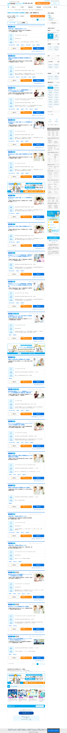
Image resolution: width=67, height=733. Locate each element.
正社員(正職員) (50, 76)
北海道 (29, 9)
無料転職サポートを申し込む (42, 3)
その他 (56, 78)
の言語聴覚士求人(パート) (20, 256)
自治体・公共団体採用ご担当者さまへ (20, 729)
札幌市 (32, 9)
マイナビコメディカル (10, 9)
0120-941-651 (28, 3)
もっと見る (52, 53)
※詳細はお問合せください (17, 28)
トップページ (8, 7)
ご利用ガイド (13, 7)
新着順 (23, 22)
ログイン (55, 3)
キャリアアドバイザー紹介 (47, 7)
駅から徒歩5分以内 (56, 65)
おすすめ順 (13, 22)
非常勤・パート (50, 78)
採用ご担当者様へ (47, 0)
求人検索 (22, 7)
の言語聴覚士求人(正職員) (20, 285)
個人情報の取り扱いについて (32, 729)
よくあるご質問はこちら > (56, 234)
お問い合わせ (44, 729)
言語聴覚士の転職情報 (18, 9)
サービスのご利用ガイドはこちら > (55, 233)
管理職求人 (50, 64)
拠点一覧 (55, 7)
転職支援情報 (39, 7)
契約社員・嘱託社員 (56, 76)
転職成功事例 (30, 7)
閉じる (53, 109)
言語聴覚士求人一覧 (25, 9)
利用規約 (39, 729)
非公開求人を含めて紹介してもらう (37, 16)
